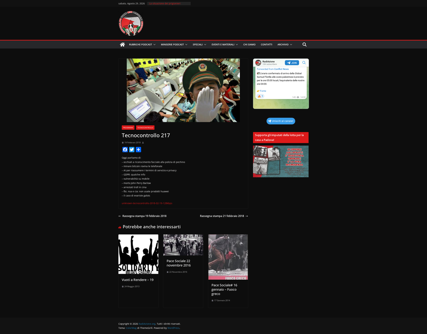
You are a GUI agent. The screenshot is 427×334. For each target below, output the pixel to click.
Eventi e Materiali (223, 44)
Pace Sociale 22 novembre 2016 (179, 263)
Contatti (266, 44)
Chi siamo (249, 44)
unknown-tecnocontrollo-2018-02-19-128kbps (147, 203)
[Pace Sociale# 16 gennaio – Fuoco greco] (228, 237)
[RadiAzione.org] (122, 45)
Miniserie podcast (172, 44)
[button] (154, 44)
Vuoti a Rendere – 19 (137, 279)
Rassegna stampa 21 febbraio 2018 (222, 216)
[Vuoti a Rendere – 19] (138, 237)
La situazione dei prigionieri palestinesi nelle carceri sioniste (167, 5)
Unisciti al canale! (282, 121)
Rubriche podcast (140, 44)
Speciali (198, 44)
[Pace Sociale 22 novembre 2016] (183, 237)
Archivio (283, 44)
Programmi (128, 127)
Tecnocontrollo (145, 127)
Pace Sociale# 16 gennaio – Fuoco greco (224, 289)
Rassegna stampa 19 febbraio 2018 (144, 216)
